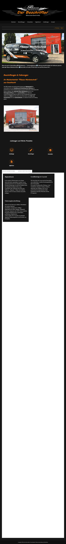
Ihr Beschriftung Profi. (25, 171)
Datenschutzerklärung (39, 542)
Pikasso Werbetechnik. (9, 171)
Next (62, 28)
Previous (57, 28)
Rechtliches (46, 542)
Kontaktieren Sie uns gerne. (9, 224)
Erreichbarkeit (32, 542)
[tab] (9, 171)
